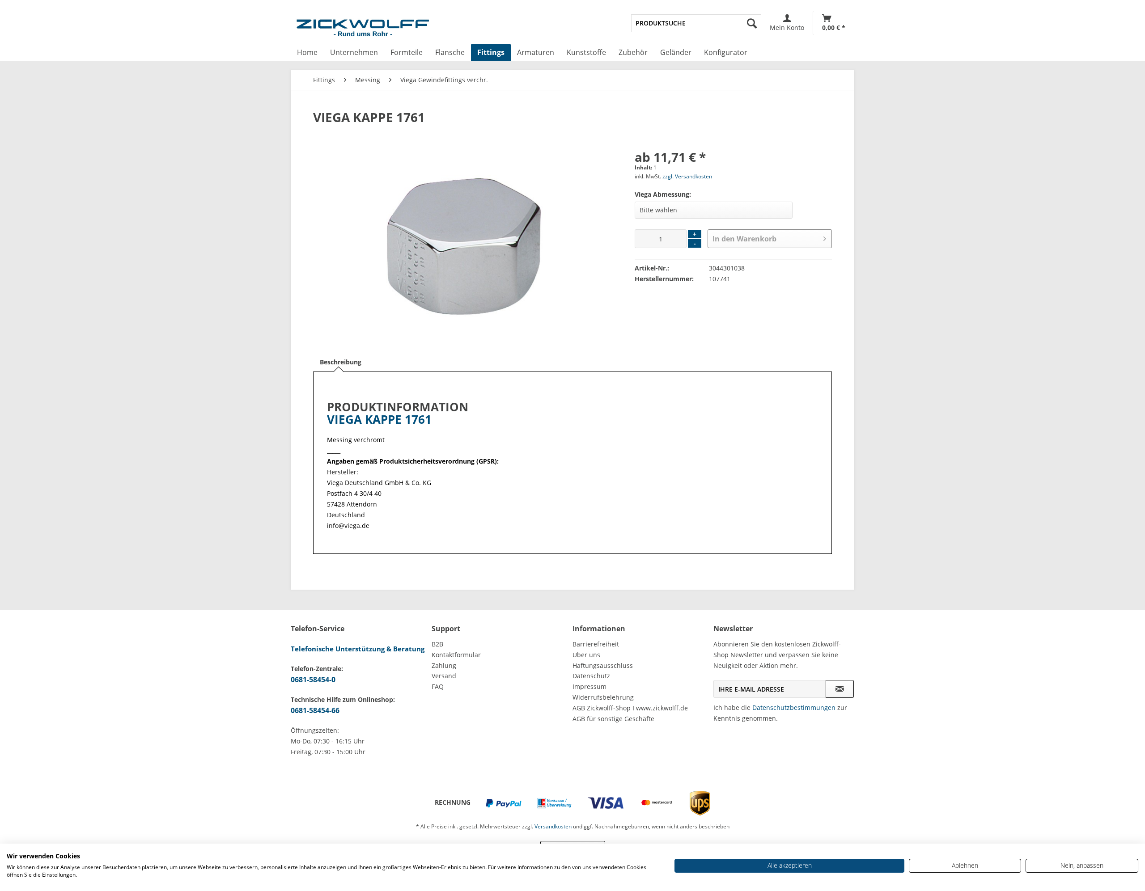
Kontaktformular (456, 654)
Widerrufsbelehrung (603, 697)
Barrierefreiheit (595, 644)
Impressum (589, 686)
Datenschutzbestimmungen (793, 707)
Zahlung (444, 665)
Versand (444, 675)
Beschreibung (340, 362)
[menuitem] (696, 23)
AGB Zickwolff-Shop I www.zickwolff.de (630, 708)
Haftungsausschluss (602, 665)
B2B (437, 644)
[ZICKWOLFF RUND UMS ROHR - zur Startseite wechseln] (362, 29)
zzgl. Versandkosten (687, 176)
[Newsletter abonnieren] (840, 689)
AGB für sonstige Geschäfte (613, 718)
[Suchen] (751, 23)
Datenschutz (591, 675)
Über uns (586, 654)
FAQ (438, 686)
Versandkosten (553, 826)
